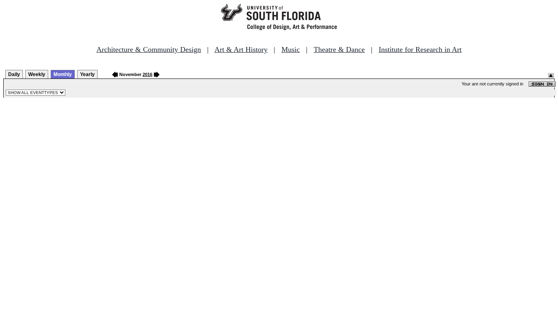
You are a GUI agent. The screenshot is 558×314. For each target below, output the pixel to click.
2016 (147, 74)
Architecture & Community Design (148, 49)
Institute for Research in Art (420, 49)
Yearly (87, 74)
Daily (14, 74)
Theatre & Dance (339, 49)
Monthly (63, 74)
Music (290, 49)
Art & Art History (241, 49)
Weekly (36, 74)
